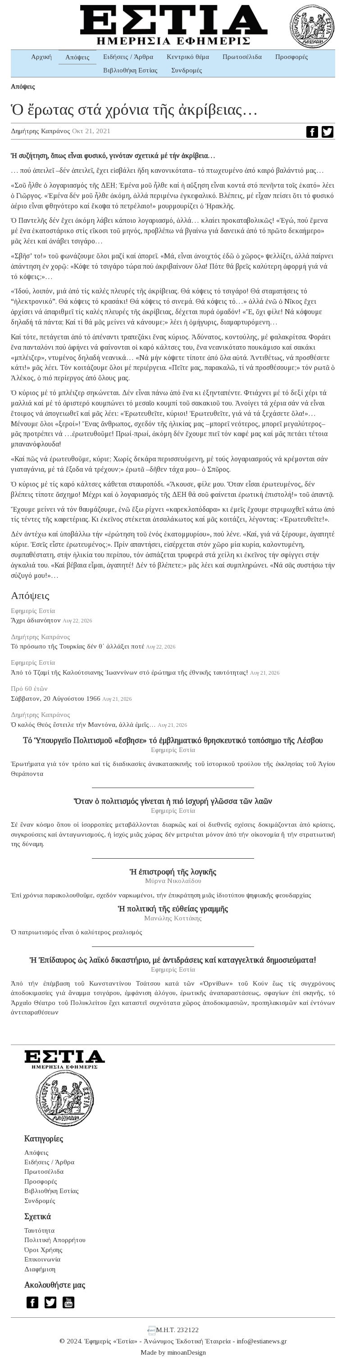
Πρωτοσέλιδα (242, 56)
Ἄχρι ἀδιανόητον (36, 620)
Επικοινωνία (42, 1259)
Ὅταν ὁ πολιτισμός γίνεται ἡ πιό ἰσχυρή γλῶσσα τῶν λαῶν (173, 801)
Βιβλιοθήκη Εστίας (130, 70)
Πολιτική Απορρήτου (55, 1239)
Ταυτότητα (39, 1230)
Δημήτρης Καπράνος (40, 131)
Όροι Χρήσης (43, 1249)
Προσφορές (291, 56)
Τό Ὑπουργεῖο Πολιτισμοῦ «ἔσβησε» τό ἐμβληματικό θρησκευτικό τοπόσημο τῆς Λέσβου (173, 740)
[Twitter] (327, 132)
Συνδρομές (186, 70)
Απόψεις (77, 57)
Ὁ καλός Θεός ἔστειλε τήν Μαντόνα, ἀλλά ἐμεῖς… (83, 724)
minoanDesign (187, 1352)
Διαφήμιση (39, 1269)
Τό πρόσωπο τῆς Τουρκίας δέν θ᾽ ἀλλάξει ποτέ (77, 646)
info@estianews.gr (262, 1341)
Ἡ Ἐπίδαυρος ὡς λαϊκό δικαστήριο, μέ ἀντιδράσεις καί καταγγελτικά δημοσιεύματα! (173, 959)
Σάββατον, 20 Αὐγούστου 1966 (55, 698)
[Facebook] (312, 132)
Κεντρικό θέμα (188, 56)
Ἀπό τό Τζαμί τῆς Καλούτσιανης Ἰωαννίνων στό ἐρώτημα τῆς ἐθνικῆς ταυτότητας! (129, 672)
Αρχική (41, 56)
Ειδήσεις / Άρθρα (128, 56)
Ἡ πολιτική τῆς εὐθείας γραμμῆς (173, 908)
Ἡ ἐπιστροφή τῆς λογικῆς (173, 871)
